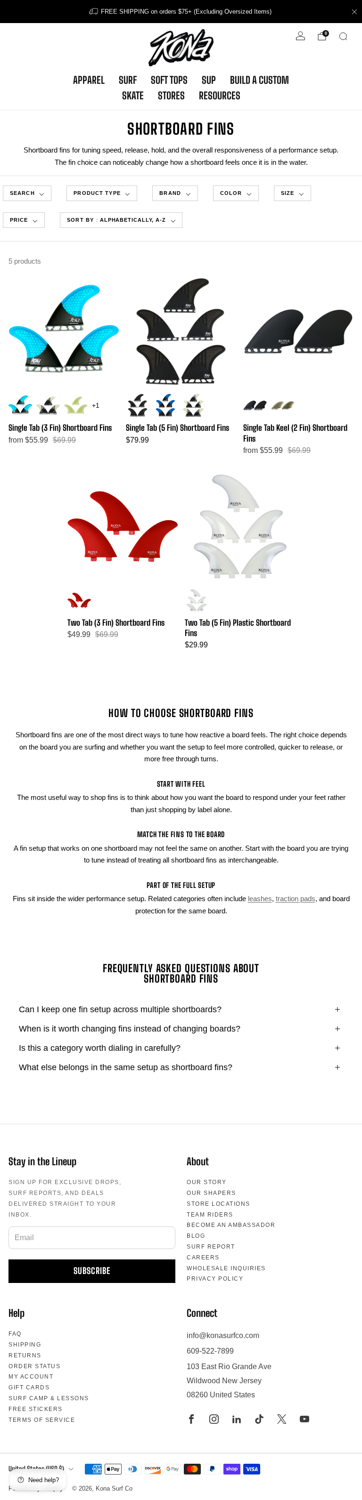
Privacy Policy (215, 1278)
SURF (128, 80)
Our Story (207, 1182)
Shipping (24, 1344)
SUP (209, 80)
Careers (203, 1257)
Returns (24, 1355)
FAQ (15, 1334)
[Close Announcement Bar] (354, 11)
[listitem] (181, 11)
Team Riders (210, 1214)
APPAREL (89, 80)
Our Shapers (211, 1193)
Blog (196, 1236)
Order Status (34, 1366)
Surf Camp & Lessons (48, 1398)
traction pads (295, 899)
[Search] (343, 36)
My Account (30, 1376)
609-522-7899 (210, 1351)
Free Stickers (35, 1409)
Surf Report (211, 1246)
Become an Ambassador (231, 1225)
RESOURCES (219, 95)
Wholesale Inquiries (226, 1268)
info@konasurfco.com (223, 1335)
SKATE (133, 95)
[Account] (300, 36)
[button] (102, 193)
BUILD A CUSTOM (259, 80)
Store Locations (218, 1204)
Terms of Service (41, 1420)
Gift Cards (28, 1387)
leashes (260, 899)
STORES (171, 95)
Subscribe (92, 1271)
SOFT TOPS (169, 80)
